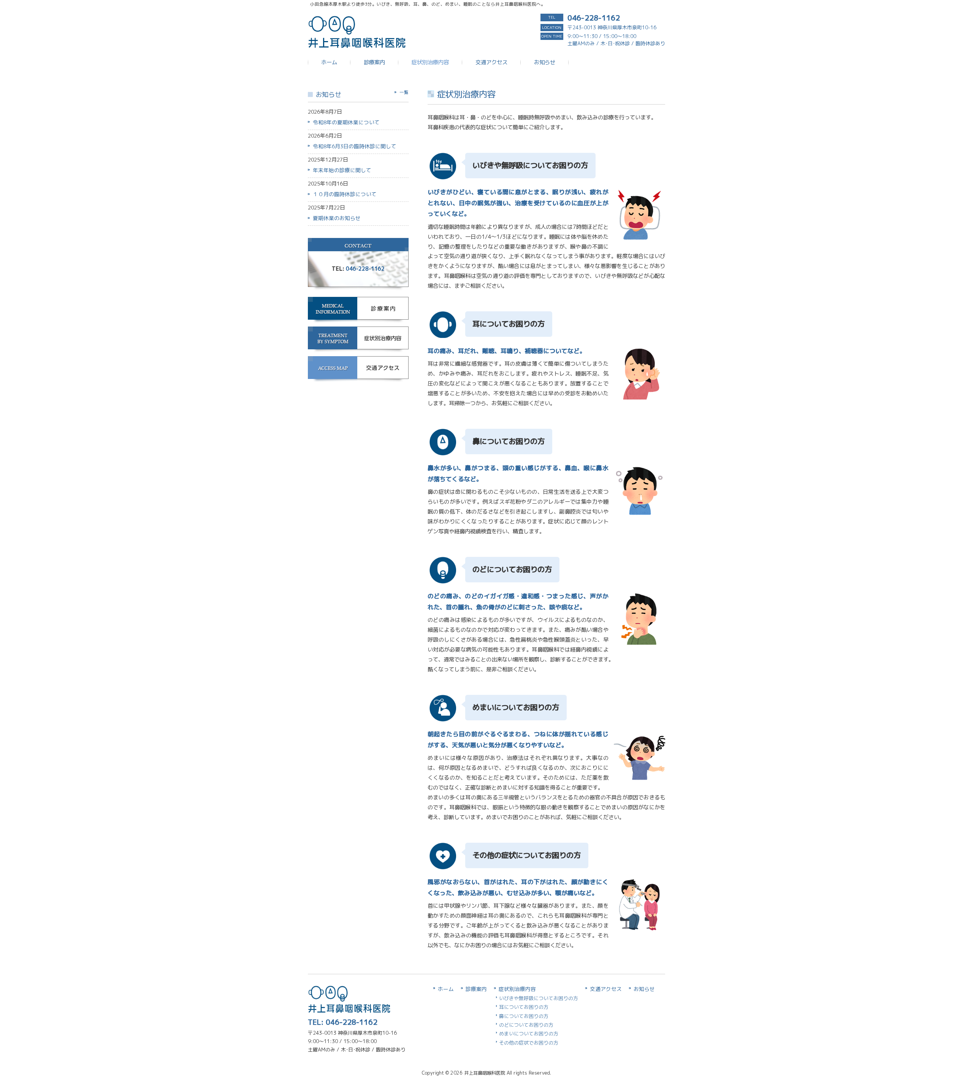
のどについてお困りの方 (526, 1024)
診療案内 (476, 988)
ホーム (446, 988)
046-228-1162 (593, 18)
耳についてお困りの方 (523, 1007)
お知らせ (644, 988)
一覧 (404, 92)
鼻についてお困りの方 (523, 1016)
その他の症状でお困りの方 (528, 1042)
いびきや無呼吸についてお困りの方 (538, 998)
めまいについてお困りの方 (528, 1033)
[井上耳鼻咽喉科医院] (357, 41)
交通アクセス (606, 988)
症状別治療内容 (517, 988)
